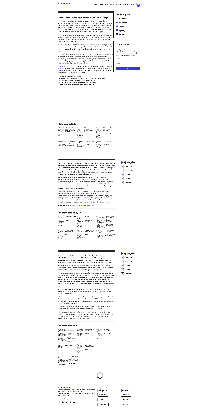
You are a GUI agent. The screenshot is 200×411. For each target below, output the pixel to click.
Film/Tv (118, 4)
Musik (96, 4)
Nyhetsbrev (103, 394)
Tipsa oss (125, 399)
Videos (125, 4)
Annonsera (126, 394)
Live (106, 4)
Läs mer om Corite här (65, 66)
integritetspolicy (131, 55)
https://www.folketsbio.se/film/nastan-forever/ (82, 205)
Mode (112, 4)
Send (128, 68)
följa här (62, 68)
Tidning (101, 399)
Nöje (101, 4)
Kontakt (125, 404)
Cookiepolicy (103, 404)
